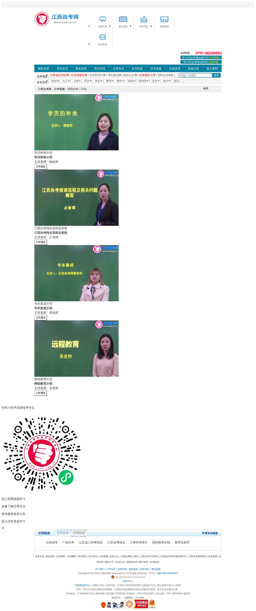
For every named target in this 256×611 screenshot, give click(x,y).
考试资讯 (62, 68)
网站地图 (155, 568)
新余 (97, 81)
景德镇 (142, 81)
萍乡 (86, 81)
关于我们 (99, 568)
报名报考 (81, 68)
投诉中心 (127, 580)
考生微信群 (114, 75)
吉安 (154, 81)
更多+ (177, 81)
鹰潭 (108, 81)
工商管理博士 (139, 542)
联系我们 (144, 568)
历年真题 (156, 68)
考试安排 (100, 68)
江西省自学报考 (59, 75)
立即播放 (41, 166)
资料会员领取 (165, 75)
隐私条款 (133, 568)
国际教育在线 (161, 542)
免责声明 (122, 568)
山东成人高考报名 (91, 542)
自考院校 (137, 68)
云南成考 (52, 542)
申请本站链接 (210, 533)
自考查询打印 (97, 75)
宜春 (130, 81)
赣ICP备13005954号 (167, 573)
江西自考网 (44, 89)
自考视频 (59, 89)
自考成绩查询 (79, 75)
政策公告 (193, 68)
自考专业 (118, 68)
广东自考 (68, 542)
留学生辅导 (182, 542)
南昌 (54, 81)
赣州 (119, 81)
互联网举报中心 (82, 585)
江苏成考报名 (116, 542)
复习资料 (212, 68)
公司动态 (110, 568)
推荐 (205, 88)
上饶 (76, 81)
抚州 (165, 81)
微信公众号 (130, 75)
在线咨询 (174, 68)
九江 (65, 81)
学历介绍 (73, 89)
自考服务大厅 (147, 75)
